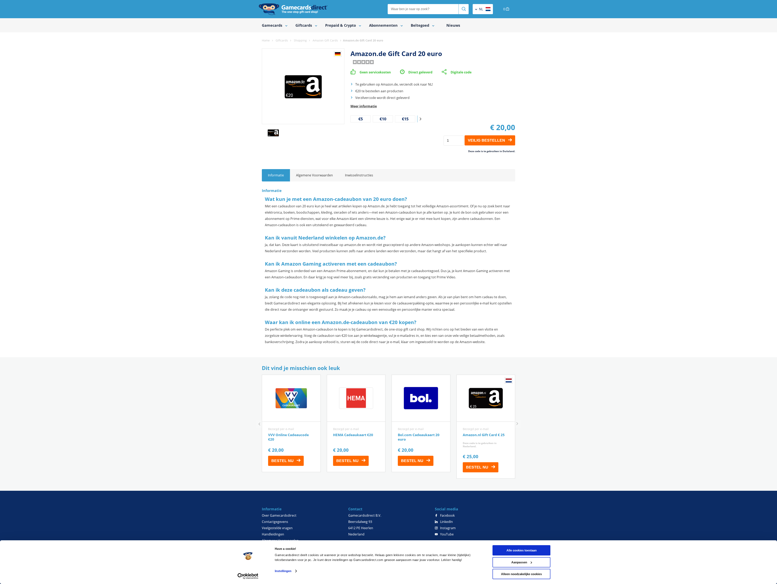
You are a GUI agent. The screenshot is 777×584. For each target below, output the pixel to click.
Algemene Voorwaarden (314, 175)
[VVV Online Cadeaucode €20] (291, 423)
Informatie (276, 175)
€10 (383, 119)
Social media (446, 509)
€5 (360, 119)
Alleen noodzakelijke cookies (521, 574)
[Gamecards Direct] (293, 9)
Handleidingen (273, 534)
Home (266, 40)
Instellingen (283, 571)
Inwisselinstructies (359, 175)
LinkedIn (446, 521)
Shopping (300, 40)
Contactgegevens (275, 521)
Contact (355, 509)
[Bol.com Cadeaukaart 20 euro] (421, 423)
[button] (420, 119)
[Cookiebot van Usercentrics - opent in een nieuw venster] (248, 576)
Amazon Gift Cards (325, 40)
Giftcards (282, 40)
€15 (405, 119)
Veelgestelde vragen (277, 528)
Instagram (447, 528)
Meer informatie (363, 106)
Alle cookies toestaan (521, 550)
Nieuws (453, 25)
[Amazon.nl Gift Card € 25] (486, 426)
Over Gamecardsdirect (279, 515)
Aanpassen (519, 562)
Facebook (447, 515)
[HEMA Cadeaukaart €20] (356, 423)
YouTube (446, 534)
